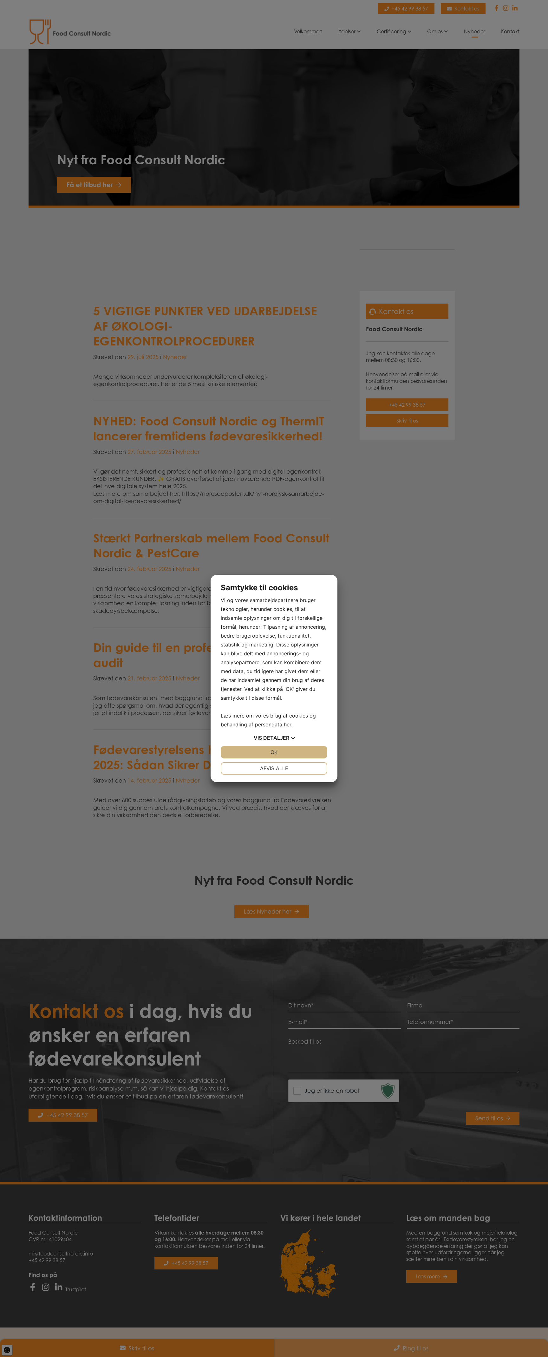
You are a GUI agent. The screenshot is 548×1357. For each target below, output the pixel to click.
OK (274, 752)
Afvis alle (274, 768)
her (287, 724)
